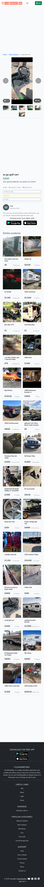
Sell (22, 788)
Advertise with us (22, 811)
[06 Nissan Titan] (32, 443)
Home (5, 54)
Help (22, 851)
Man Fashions (22, 825)
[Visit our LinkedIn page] (38, 879)
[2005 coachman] (32, 279)
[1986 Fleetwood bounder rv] (32, 378)
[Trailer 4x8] (32, 575)
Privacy (22, 863)
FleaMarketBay (22, 879)
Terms (22, 867)
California (13, 187)
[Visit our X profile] (32, 879)
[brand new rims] (12, 509)
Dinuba (19, 187)
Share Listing (9, 191)
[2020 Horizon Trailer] (32, 542)
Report (8, 195)
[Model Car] (32, 246)
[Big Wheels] (12, 378)
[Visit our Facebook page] (35, 879)
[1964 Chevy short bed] (12, 673)
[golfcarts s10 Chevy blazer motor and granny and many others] (32, 410)
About (22, 792)
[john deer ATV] (12, 312)
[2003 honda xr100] (32, 673)
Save (7, 199)
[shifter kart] (32, 345)
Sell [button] (39, 3)
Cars (22, 833)
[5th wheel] (32, 640)
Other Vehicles (14, 54)
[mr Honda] (12, 279)
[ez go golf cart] (12, 607)
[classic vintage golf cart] (32, 509)
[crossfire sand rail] (12, 542)
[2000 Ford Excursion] (12, 410)
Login (22, 796)
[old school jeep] (32, 312)
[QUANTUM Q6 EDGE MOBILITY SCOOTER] (12, 476)
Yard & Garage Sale (22, 841)
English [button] (23, 881)
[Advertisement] (22, 30)
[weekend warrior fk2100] (32, 607)
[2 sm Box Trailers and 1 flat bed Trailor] (12, 345)
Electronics (22, 829)
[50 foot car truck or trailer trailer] (12, 575)
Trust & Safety (22, 859)
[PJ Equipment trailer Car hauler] (12, 640)
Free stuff (22, 837)
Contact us (22, 871)
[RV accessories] (32, 476)
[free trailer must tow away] (12, 246)
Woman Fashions (22, 821)
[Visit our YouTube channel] (28, 879)
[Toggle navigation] (27, 3)
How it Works (22, 855)
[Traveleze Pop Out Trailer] (12, 443)
